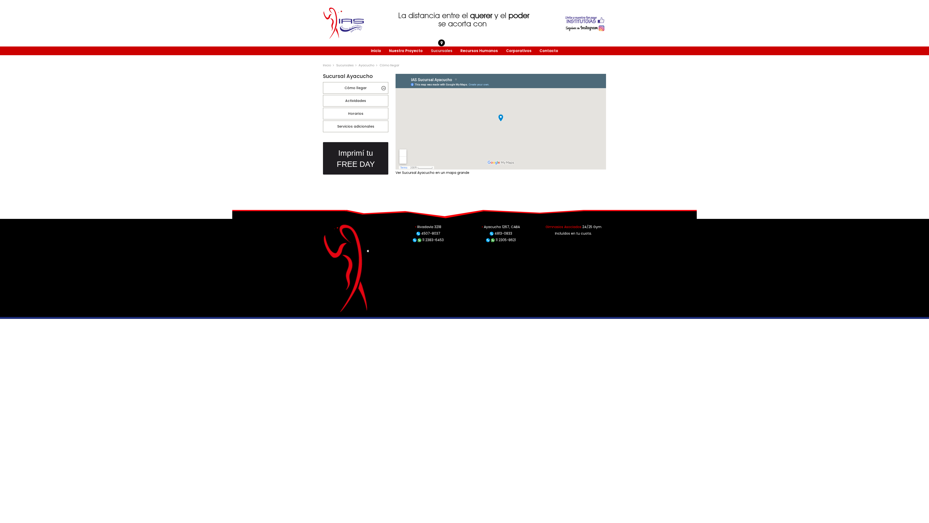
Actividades (355, 100)
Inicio (376, 50)
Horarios (355, 113)
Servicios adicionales (355, 126)
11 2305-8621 (505, 240)
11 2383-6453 (432, 240)
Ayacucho (367, 65)
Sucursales (441, 50)
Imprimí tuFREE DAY (356, 159)
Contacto (548, 50)
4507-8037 (430, 233)
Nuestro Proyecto (406, 50)
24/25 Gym (591, 226)
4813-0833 (503, 233)
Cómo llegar (356, 87)
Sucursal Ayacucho (418, 172)
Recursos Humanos (479, 50)
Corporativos (519, 50)
